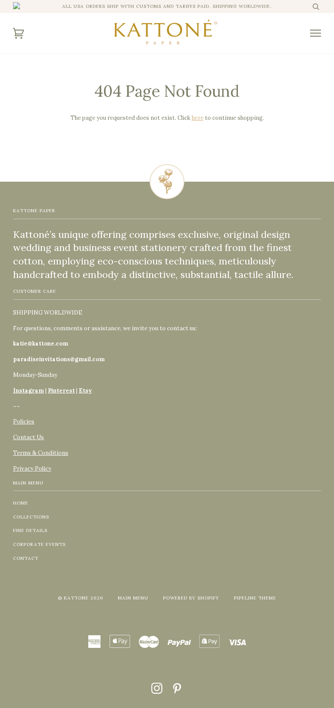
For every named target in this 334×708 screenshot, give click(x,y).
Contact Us (28, 437)
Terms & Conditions (40, 453)
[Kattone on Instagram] (157, 691)
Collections (31, 517)
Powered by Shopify (191, 598)
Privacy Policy (32, 468)
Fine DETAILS (30, 530)
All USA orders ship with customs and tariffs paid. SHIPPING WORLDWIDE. (167, 6)
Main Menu (133, 598)
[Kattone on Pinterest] (177, 691)
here (198, 118)
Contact (25, 558)
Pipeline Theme (255, 598)
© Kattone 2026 (80, 598)
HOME (20, 503)
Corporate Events (39, 544)
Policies (23, 421)
